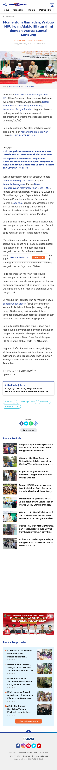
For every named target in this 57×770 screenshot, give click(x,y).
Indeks (31, 10)
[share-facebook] (21, 423)
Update (39, 257)
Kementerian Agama (14, 184)
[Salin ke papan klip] (35, 423)
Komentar (30, 430)
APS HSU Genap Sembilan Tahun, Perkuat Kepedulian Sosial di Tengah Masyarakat (18, 709)
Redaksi (12, 753)
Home (6, 10)
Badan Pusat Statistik (14, 303)
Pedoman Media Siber (27, 753)
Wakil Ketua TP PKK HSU (23, 135)
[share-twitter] (26, 423)
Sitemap (26, 756)
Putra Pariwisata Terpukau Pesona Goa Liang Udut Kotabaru (19, 681)
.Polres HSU (45, 10)
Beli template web (40, 756)
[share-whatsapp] (31, 423)
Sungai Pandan (11, 406)
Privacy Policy (15, 756)
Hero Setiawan (14, 87)
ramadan (44, 402)
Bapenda (17, 203)
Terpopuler (18, 10)
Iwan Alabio (29, 87)
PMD (47, 188)
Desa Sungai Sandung (30, 105)
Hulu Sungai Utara (27, 402)
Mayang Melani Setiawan (34, 131)
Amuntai (9, 402)
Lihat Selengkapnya (28, 721)
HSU (5, 98)
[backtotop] (28, 732)
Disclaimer (43, 753)
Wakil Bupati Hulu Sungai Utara (31, 94)
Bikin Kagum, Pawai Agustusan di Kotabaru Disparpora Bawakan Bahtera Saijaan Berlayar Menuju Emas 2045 (20, 695)
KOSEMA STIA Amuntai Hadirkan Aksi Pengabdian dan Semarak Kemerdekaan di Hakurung (20, 653)
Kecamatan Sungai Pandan (17, 109)
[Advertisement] (28, 585)
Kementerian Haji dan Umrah (18, 180)
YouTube (41, 749)
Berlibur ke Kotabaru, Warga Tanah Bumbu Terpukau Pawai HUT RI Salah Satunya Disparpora (20, 667)
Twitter (35, 749)
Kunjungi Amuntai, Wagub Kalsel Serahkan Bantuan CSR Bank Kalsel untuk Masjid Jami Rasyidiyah (28, 390)
